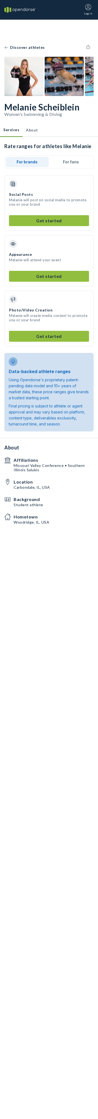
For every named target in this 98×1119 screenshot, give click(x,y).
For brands (27, 162)
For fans (71, 162)
